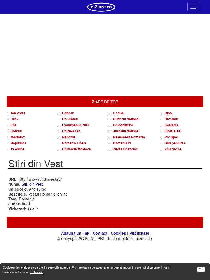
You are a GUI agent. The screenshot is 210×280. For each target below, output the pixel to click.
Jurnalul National (126, 131)
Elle (13, 124)
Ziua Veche (173, 149)
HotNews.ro (71, 131)
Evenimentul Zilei (75, 124)
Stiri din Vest (32, 184)
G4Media (171, 124)
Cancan (68, 112)
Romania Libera (74, 143)
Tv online (17, 149)
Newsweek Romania (129, 137)
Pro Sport (172, 137)
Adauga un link (75, 233)
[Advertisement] (105, 55)
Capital (118, 112)
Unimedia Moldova (76, 149)
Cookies (118, 233)
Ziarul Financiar (125, 149)
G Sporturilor (123, 124)
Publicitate (139, 233)
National (68, 137)
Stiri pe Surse (175, 143)
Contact (100, 233)
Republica (18, 143)
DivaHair (171, 118)
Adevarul (18, 112)
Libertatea (172, 131)
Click (15, 118)
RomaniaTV (122, 143)
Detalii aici (36, 272)
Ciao (168, 112)
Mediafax (18, 137)
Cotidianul (70, 118)
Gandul (16, 131)
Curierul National (126, 118)
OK (201, 269)
